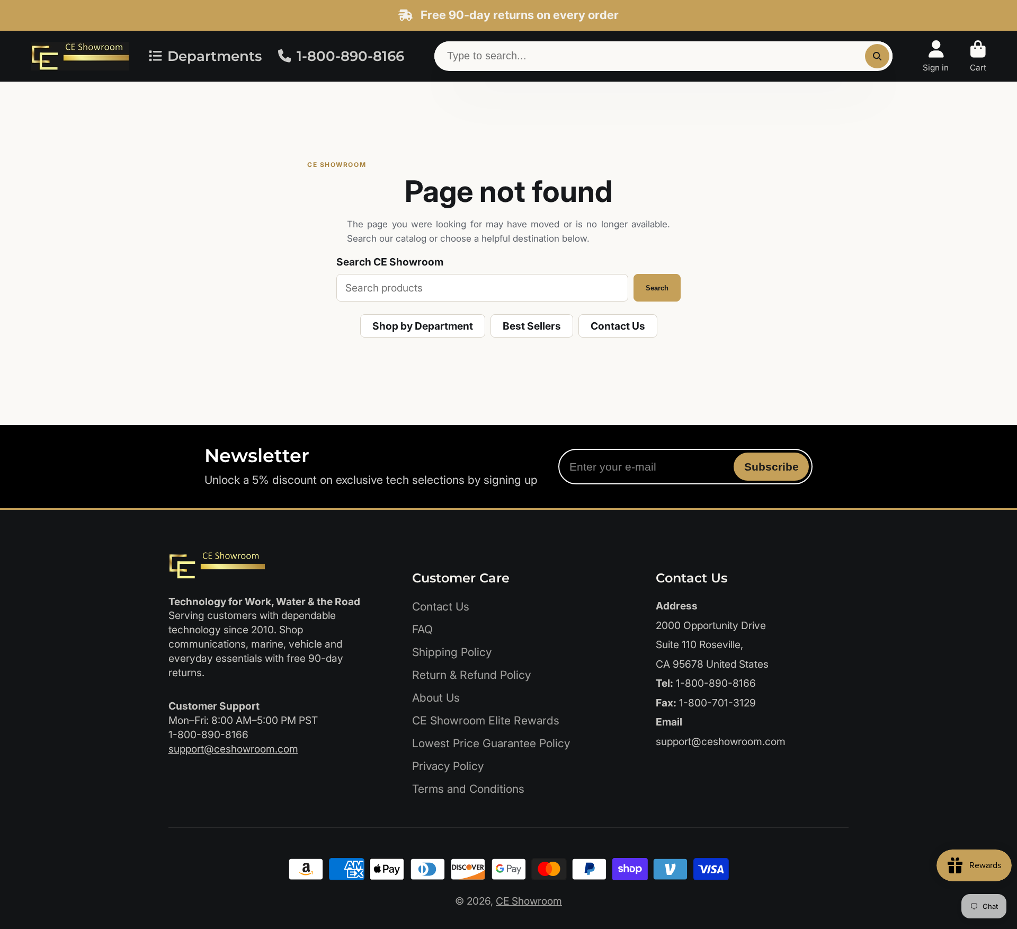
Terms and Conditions (468, 788)
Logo (80, 56)
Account (936, 56)
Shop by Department (422, 326)
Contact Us (618, 326)
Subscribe (771, 467)
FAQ (422, 629)
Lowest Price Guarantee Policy (491, 743)
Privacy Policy (448, 766)
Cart (978, 56)
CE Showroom (529, 901)
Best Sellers (532, 326)
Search (657, 288)
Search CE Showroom (389, 261)
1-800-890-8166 (350, 56)
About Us (436, 697)
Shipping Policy (452, 652)
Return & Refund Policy (471, 675)
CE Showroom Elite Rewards (485, 720)
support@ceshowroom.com (233, 748)
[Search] (877, 56)
